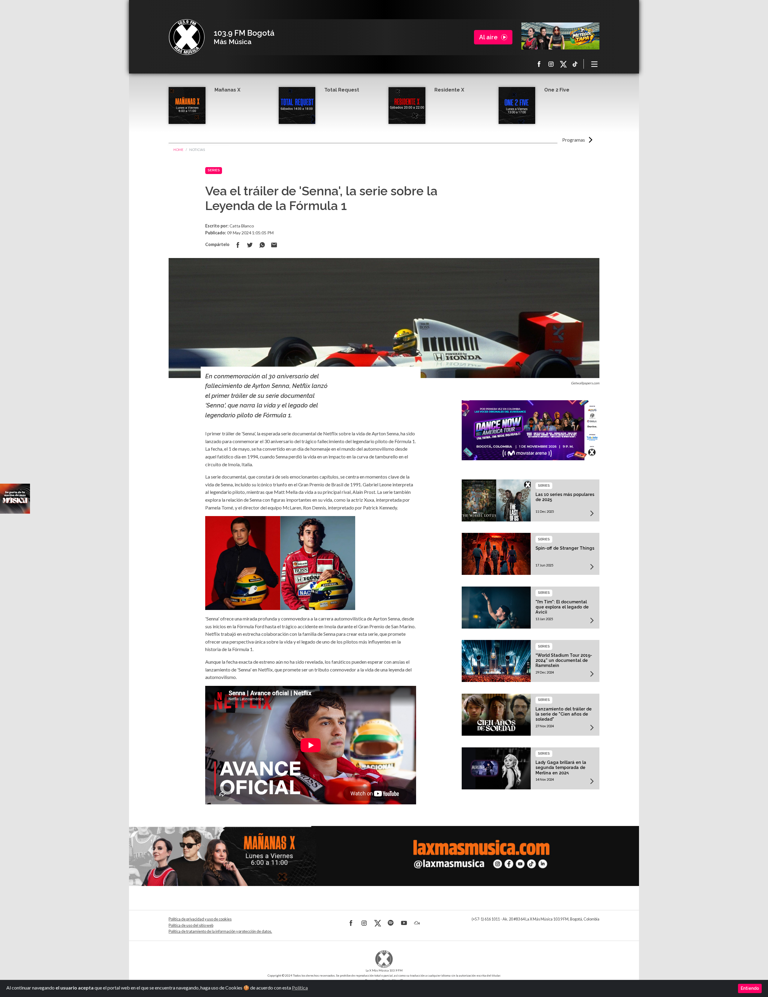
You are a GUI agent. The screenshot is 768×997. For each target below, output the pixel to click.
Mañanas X (227, 90)
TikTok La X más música (575, 64)
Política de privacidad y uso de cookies (200, 919)
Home (178, 150)
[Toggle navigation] (594, 64)
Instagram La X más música (551, 64)
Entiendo (750, 988)
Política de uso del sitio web (191, 925)
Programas (573, 140)
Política (300, 987)
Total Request (341, 90)
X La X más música (563, 64)
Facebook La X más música (539, 64)
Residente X (449, 90)
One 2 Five (556, 90)
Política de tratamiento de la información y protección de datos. (220, 931)
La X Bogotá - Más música (187, 37)
